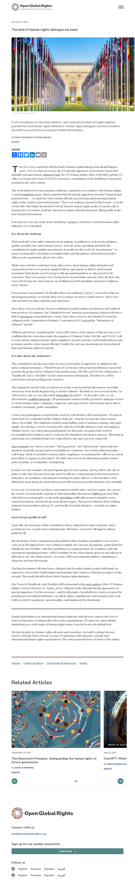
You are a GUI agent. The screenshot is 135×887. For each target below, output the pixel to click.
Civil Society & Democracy (61, 663)
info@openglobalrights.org (29, 834)
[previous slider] (120, 781)
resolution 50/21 (31, 194)
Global (83, 663)
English (22, 869)
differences (99, 493)
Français (36, 869)
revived (86, 320)
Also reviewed (20, 446)
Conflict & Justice (33, 663)
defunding (62, 395)
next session (93, 584)
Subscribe (65, 851)
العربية (61, 869)
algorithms (66, 497)
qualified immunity (39, 399)
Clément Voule (51, 175)
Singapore (26, 316)
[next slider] (14, 781)
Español (15, 141)
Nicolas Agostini (43, 137)
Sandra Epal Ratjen (23, 137)
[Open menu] (121, 7)
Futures (16, 663)
